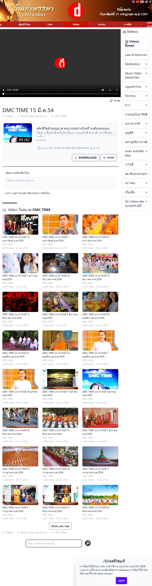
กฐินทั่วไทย (24, 24)
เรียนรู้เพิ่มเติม (108, 580)
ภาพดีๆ (128, 24)
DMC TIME (60, 116)
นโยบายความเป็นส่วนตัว (126, 573)
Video (76, 24)
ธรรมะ (102, 24)
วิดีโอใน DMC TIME (60, 526)
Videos (10, 116)
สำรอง (117, 100)
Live (50, 24)
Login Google (19, 193)
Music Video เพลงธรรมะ (34, 116)
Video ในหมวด (28, 209)
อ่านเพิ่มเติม (40, 140)
